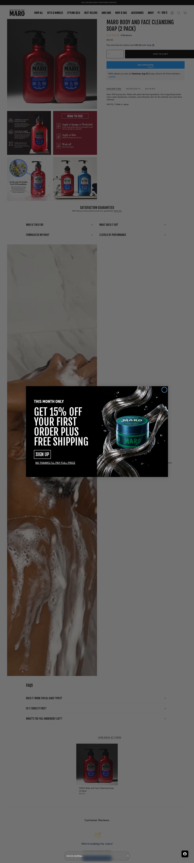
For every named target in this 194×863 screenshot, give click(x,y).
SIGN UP (42, 454)
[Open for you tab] (185, 854)
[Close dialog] (164, 389)
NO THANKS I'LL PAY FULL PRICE (55, 462)
